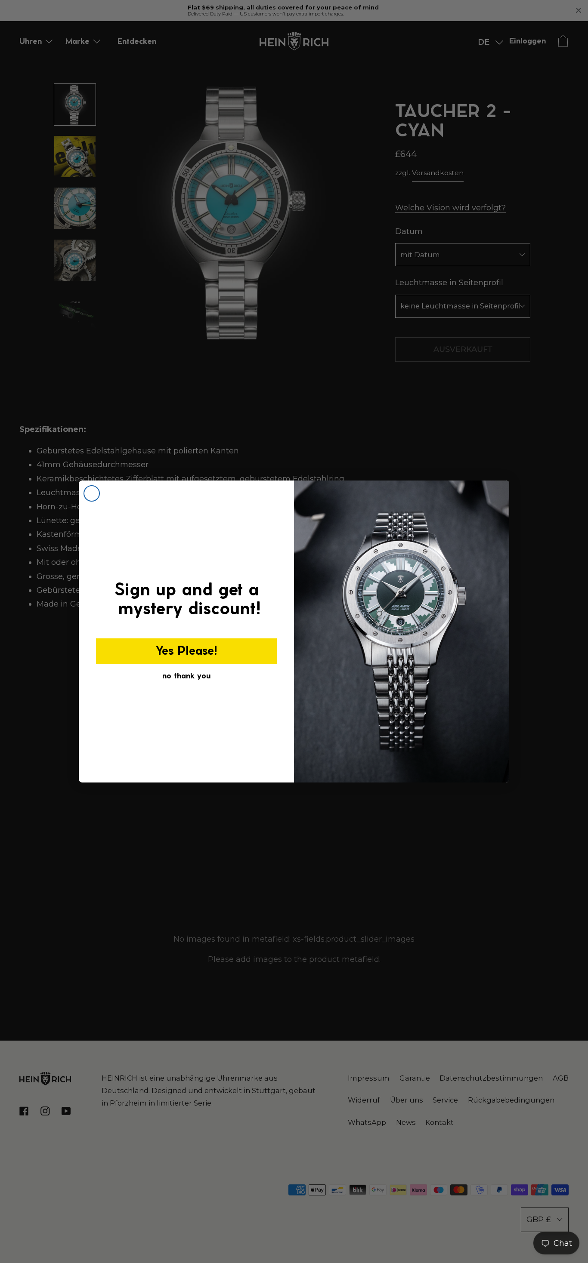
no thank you (186, 676)
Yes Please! (186, 651)
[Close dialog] (91, 493)
